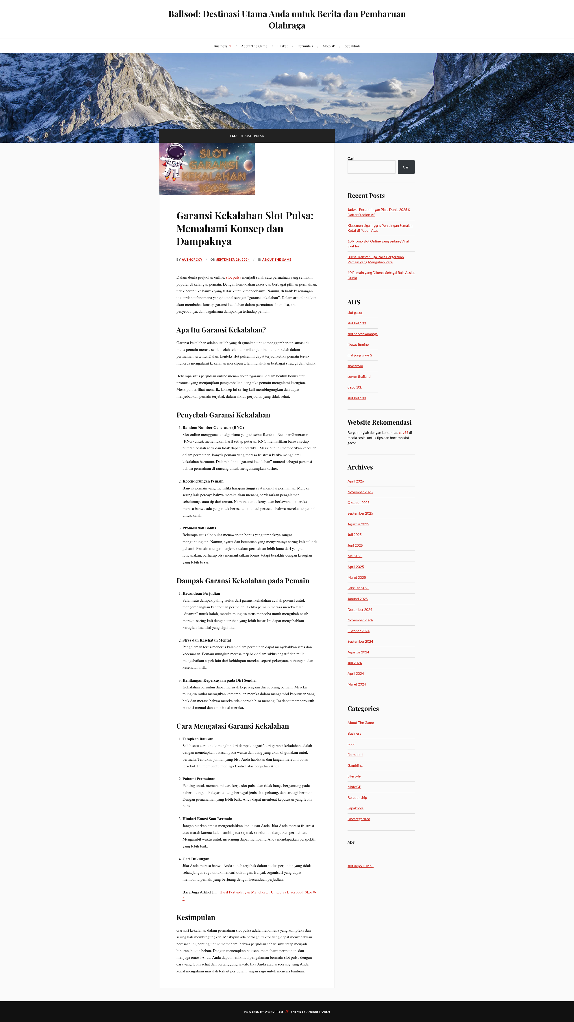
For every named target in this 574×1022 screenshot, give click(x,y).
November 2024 (360, 620)
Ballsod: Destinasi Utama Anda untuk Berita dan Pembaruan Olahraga (287, 19)
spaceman (355, 366)
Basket (282, 46)
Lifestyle (354, 776)
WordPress (274, 1011)
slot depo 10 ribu (361, 866)
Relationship (357, 797)
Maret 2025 (357, 577)
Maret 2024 (357, 684)
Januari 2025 (358, 598)
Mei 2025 (355, 556)
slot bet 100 (357, 323)
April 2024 (356, 673)
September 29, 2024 (233, 259)
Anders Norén (318, 1011)
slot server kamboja (363, 334)
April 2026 (356, 481)
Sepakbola (353, 46)
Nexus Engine (358, 344)
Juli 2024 (355, 663)
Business (220, 46)
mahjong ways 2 (360, 355)
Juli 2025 (355, 534)
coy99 (403, 432)
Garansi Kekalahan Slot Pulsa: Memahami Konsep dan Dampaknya (245, 227)
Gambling (355, 765)
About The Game (254, 46)
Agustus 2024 (358, 652)
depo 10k (355, 387)
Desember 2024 (360, 609)
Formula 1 (305, 46)
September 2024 (360, 641)
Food (351, 744)
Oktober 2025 (359, 502)
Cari (351, 158)
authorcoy (192, 259)
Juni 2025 (355, 545)
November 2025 (360, 492)
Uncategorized (359, 819)
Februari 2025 (358, 588)
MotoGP (329, 46)
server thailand (359, 376)
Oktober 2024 (359, 631)
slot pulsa (233, 277)
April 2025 (356, 566)
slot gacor (355, 312)
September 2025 (360, 513)
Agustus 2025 (358, 524)
